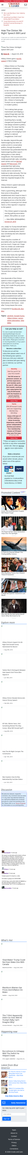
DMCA (14, 1146)
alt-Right (10, 316)
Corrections (14, 1149)
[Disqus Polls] (14, 828)
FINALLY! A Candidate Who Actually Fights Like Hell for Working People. (16, 1090)
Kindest (8, 473)
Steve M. (6, 54)
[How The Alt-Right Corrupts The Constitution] (14, 742)
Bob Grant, (14, 164)
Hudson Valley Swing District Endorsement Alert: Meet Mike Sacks (18, 1083)
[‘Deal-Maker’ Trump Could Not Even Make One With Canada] (14, 950)
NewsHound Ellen (7, 967)
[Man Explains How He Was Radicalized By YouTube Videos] (14, 767)
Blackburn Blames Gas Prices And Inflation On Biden (12, 989)
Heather (4, 995)
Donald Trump (19, 316)
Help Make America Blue (14, 1096)
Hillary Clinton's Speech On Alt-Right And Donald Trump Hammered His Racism (12, 644)
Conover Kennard (7, 1025)
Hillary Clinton (12, 318)
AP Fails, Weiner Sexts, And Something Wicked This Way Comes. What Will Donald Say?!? (12, 726)
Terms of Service (20, 803)
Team (14, 1130)
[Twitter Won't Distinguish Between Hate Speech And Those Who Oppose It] (14, 660)
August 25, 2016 (10, 222)
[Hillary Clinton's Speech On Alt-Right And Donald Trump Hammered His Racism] (14, 632)
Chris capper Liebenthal (8, 1059)
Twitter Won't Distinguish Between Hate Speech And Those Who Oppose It (13, 672)
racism (20, 318)
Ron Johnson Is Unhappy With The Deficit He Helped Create (13, 1053)
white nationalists (13, 320)
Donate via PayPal (19, 469)
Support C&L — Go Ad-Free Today (14, 1)
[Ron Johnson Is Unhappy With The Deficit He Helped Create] (14, 1041)
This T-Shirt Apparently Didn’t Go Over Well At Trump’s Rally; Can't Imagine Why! (12, 1018)
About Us (14, 1133)
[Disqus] (14, 869)
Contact (14, 1136)
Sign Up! (7, 1119)
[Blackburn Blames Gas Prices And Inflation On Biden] (14, 978)
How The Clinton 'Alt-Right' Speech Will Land (13, 32)
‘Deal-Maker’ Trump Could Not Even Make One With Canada (13, 962)
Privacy (14, 1142)
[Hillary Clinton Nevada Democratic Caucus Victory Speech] (14, 688)
